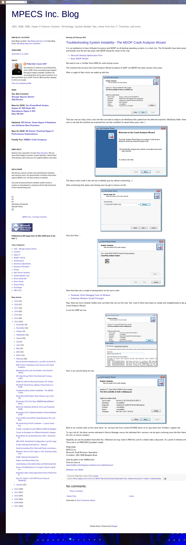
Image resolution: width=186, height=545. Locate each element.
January (19, 485)
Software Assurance (135, 478)
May (18, 348)
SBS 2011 (18, 290)
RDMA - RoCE (19, 258)
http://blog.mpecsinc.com (37, 41)
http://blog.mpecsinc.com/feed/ (28, 44)
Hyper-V (17, 255)
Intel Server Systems (22, 273)
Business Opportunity (22, 264)
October (19, 331)
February (20, 359)
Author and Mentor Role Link (27, 460)
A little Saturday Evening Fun (27, 457)
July (18, 342)
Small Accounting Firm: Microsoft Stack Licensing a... (36, 448)
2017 (16, 308)
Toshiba (146, 478)
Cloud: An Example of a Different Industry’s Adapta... (36, 432)
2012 (16, 489)
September (20, 335)
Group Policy (19, 285)
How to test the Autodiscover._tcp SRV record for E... (36, 362)
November (20, 328)
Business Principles (21, 267)
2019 (16, 301)
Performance (19, 261)
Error (85, 478)
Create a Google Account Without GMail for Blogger (36, 429)
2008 (16, 503)
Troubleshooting (155, 478)
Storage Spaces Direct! (23, 97)
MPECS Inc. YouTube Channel (34, 217)
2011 (16, 492)
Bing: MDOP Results (79, 59)
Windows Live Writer (74, 470)
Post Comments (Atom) (86, 500)
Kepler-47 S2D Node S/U (23, 108)
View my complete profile (21, 83)
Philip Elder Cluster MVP (37, 64)
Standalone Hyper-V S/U (23, 111)
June (18, 345)
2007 (16, 506)
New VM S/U (17, 114)
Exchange (18, 287)
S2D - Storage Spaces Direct (25, 249)
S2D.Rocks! (17, 99)
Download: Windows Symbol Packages (87, 298)
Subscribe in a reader (20, 54)
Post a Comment (76, 491)
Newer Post (71, 496)
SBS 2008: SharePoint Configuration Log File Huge (36, 441)
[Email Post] (164, 478)
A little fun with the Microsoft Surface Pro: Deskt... (35, 382)
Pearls (16, 270)
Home (131, 496)
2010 (16, 496)
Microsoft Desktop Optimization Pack (86, 55)
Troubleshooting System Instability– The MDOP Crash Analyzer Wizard (116, 42)
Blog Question (42, 153)
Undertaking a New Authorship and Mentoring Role (36, 464)
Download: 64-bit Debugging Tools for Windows (90, 295)
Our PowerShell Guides (37, 105)
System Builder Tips (21, 276)
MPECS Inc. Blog (45, 14)
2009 (16, 499)
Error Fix (91, 478)
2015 (16, 315)
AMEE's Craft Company (35, 139)
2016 (16, 311)
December (20, 325)
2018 (16, 305)
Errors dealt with (20, 279)
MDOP (97, 478)
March (19, 355)
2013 (16, 322)
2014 (16, 318)
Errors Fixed (18, 282)
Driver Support (78, 478)
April (18, 352)
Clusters (17, 252)
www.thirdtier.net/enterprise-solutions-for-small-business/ (89, 465)
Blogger (114, 526)
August (19, 338)
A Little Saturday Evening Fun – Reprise (31, 445)
